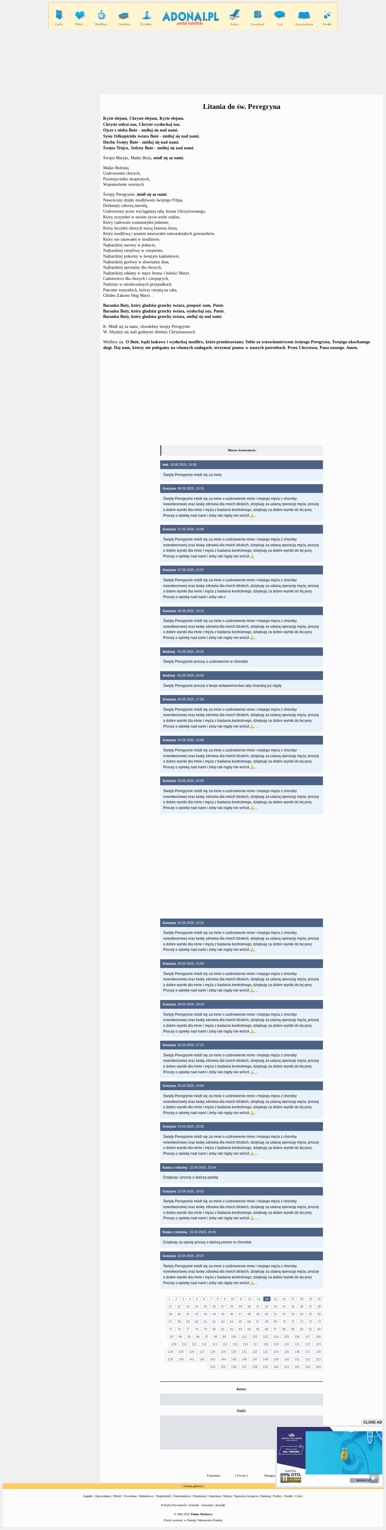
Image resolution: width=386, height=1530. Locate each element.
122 (307, 1344)
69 (275, 1321)
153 (318, 1359)
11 (241, 1299)
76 (179, 1329)
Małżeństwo (146, 1496)
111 (194, 1344)
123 (318, 1344)
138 (318, 1352)
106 (297, 1336)
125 (181, 1352)
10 (232, 1299)
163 (307, 1367)
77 (188, 1329)
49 (258, 1314)
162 (297, 1367)
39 (170, 1314)
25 (205, 1306)
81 (223, 1329)
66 (249, 1321)
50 (266, 1314)
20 (319, 1299)
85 (258, 1329)
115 (235, 1344)
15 (275, 1299)
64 (231, 1321)
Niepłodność (163, 1496)
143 (212, 1359)
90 (301, 1329)
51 (275, 1314)
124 (170, 1352)
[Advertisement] (193, 62)
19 (310, 1299)
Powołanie (130, 1496)
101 (244, 1336)
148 (265, 1359)
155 (223, 1367)
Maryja (227, 1496)
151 (297, 1359)
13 (258, 1299)
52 (284, 1314)
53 (293, 1314)
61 (205, 1321)
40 (179, 1314)
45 (223, 1314)
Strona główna (193, 1486)
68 (266, 1321)
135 (286, 1352)
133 (265, 1352)
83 (240, 1329)
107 (307, 1336)
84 (249, 1329)
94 (180, 1336)
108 (318, 1336)
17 (293, 1299)
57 (170, 1321)
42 (196, 1314)
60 (196, 1321)
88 (284, 1329)
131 (244, 1352)
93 (171, 1336)
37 (310, 1306)
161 (286, 1367)
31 (258, 1306)
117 (255, 1344)
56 (319, 1314)
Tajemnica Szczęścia (246, 1496)
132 (255, 1352)
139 (170, 1359)
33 (275, 1306)
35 (293, 1306)
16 (284, 1299)
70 (284, 1321)
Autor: (241, 1389)
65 (240, 1321)
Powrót (241, 1475)
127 (202, 1352)
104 (276, 1336)
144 (223, 1359)
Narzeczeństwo (182, 1496)
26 (214, 1306)
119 (276, 1344)
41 (188, 1314)
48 (249, 1314)
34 (284, 1306)
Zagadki (88, 1496)
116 (245, 1344)
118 (265, 1344)
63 (223, 1321)
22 (179, 1306)
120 (286, 1344)
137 (307, 1352)
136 (297, 1352)
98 (215, 1336)
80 (214, 1329)
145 (233, 1359)
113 (214, 1344)
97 (206, 1336)
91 (310, 1329)
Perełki (288, 1496)
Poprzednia (213, 1475)
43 (205, 1314)
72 (301, 1321)
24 (196, 1306)
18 (301, 1299)
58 (179, 1321)
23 (188, 1306)
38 (319, 1306)
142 (202, 1359)
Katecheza (215, 1496)
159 (265, 1367)
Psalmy (277, 1496)
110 (184, 1344)
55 (310, 1314)
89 (293, 1329)
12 (250, 1299)
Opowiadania (103, 1496)
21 (170, 1306)
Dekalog (266, 1496)
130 (233, 1352)
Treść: (241, 1411)
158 (255, 1367)
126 (191, 1352)
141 (191, 1359)
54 (301, 1314)
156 (233, 1367)
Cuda (298, 1496)
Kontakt (220, 1505)
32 (266, 1306)
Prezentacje (200, 1496)
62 (214, 1321)
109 (173, 1344)
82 (231, 1329)
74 (319, 1321)
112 (204, 1344)
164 (318, 1367)
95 (189, 1336)
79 (205, 1329)
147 (255, 1359)
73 (310, 1321)
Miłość (117, 1496)
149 (276, 1359)
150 (286, 1359)
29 (240, 1306)
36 (301, 1306)
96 (198, 1336)
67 (258, 1321)
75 (170, 1329)
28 (231, 1306)
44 (214, 1314)
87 (275, 1329)
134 (276, 1352)
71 (293, 1321)
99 (224, 1336)
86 (266, 1329)
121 (297, 1344)
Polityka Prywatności (174, 1505)
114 (224, 1344)
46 (231, 1314)
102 (255, 1336)
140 (181, 1359)
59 (188, 1321)
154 (212, 1367)
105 (286, 1336)
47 (240, 1314)
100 (233, 1336)
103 (265, 1336)
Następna (269, 1475)
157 (244, 1367)
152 (307, 1359)
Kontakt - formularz (201, 1505)
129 (223, 1352)
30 (249, 1306)
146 (244, 1359)
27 (223, 1306)
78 (196, 1329)
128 (212, 1352)
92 (319, 1329)
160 (276, 1367)
